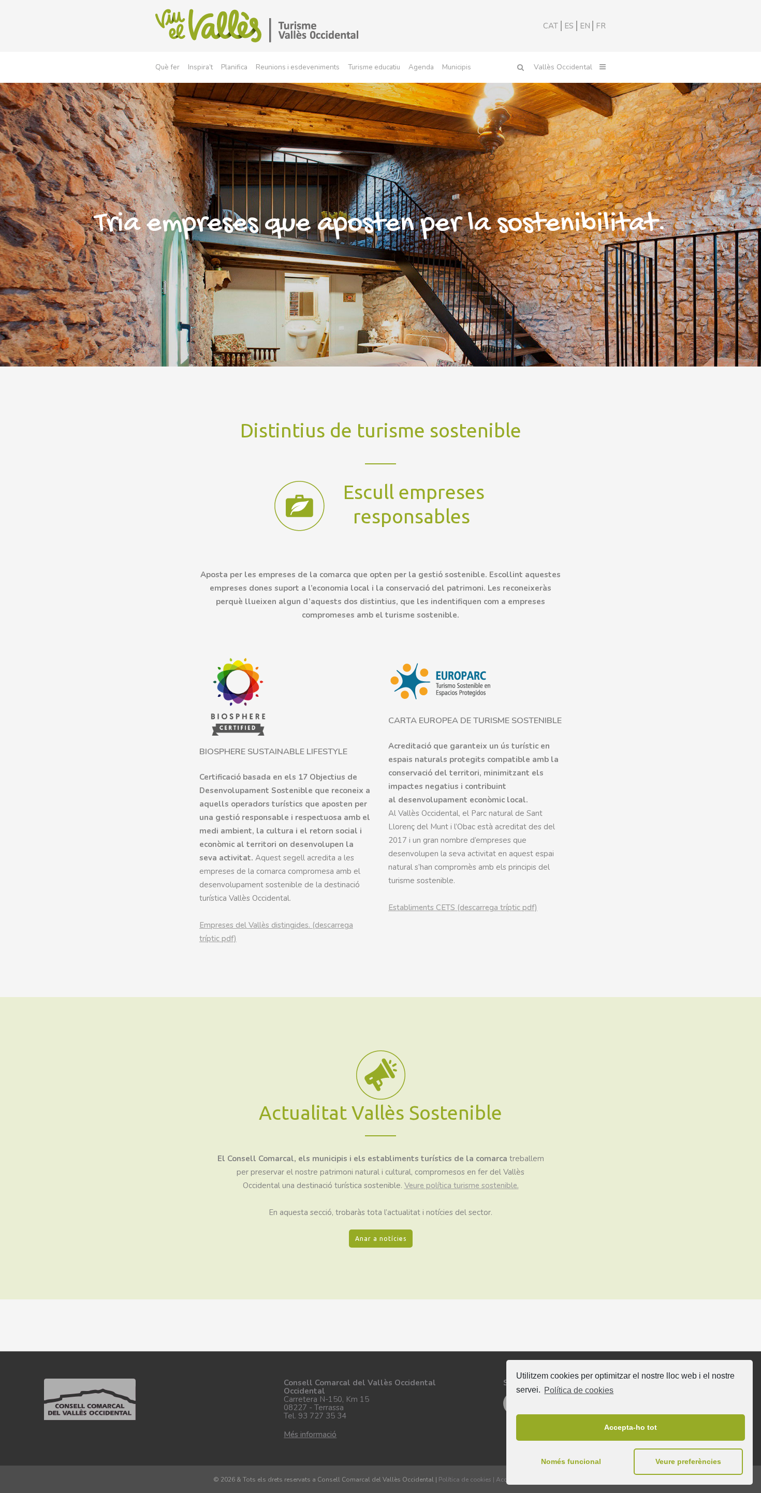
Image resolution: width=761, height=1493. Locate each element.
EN (585, 26)
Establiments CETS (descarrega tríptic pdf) (462, 907)
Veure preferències (688, 1461)
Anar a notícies (380, 1238)
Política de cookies (578, 1390)
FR (601, 26)
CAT (550, 26)
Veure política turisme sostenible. (461, 1185)
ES (569, 26)
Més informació (310, 1434)
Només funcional (571, 1461)
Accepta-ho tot (630, 1427)
